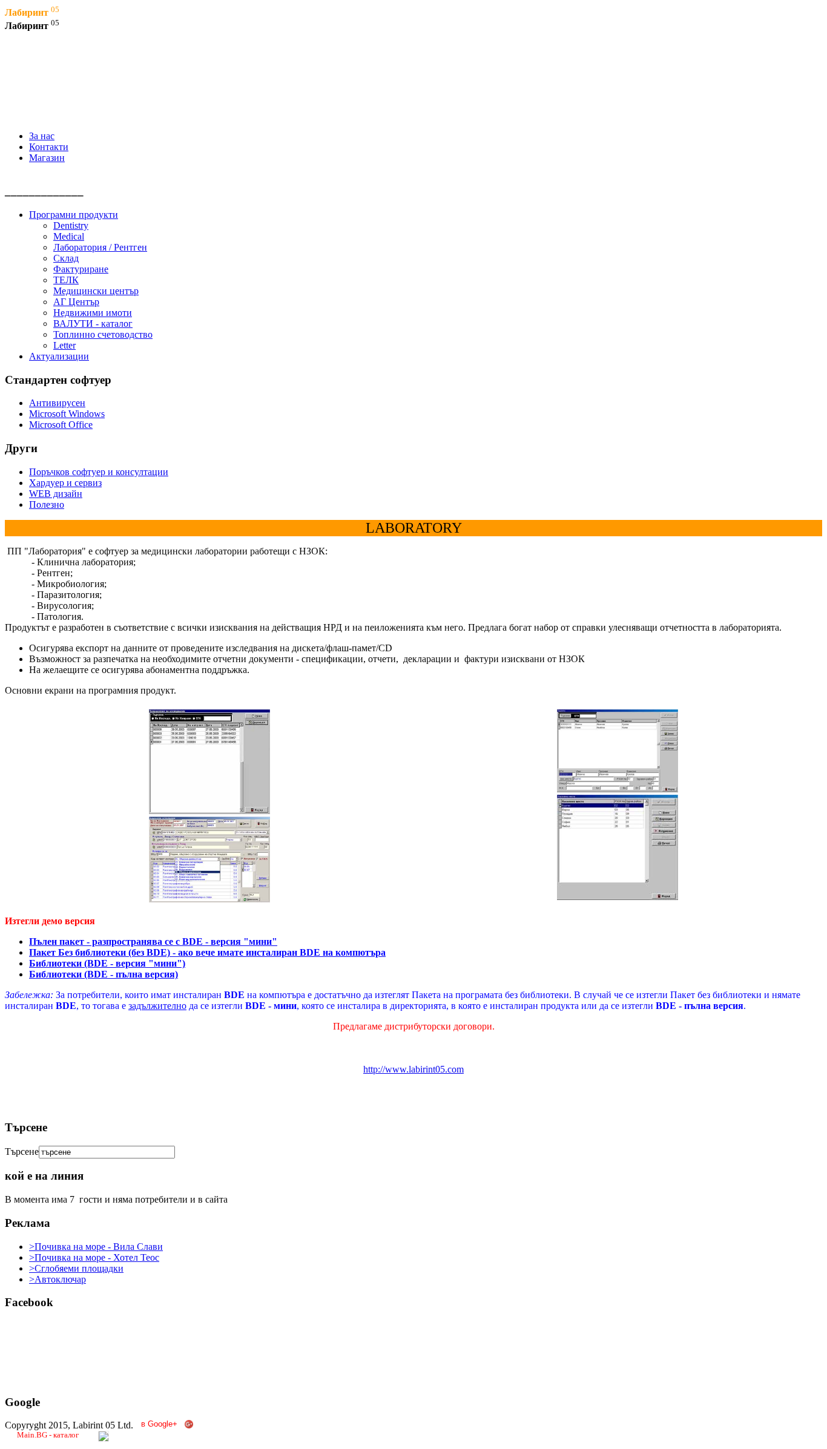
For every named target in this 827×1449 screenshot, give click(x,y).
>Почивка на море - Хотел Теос (94, 1257)
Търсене (22, 1151)
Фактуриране (80, 269)
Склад (66, 258)
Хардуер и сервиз (65, 483)
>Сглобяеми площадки (76, 1268)
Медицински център (96, 291)
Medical (68, 236)
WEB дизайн (55, 493)
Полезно (46, 504)
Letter (64, 345)
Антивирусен (57, 403)
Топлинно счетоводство (103, 334)
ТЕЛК (66, 280)
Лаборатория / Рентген (100, 247)
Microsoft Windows (67, 414)
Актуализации (59, 356)
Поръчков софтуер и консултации (98, 472)
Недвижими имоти (92, 312)
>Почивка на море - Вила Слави (96, 1246)
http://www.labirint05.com (413, 1069)
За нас (41, 136)
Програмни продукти (73, 214)
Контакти (48, 147)
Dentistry (70, 225)
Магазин (47, 158)
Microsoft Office (61, 424)
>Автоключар (57, 1279)
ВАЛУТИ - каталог (93, 323)
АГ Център (76, 302)
